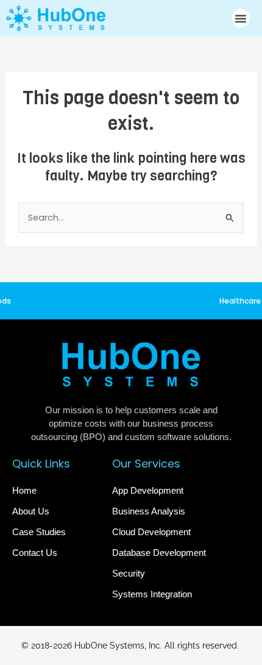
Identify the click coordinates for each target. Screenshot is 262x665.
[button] (241, 18)
